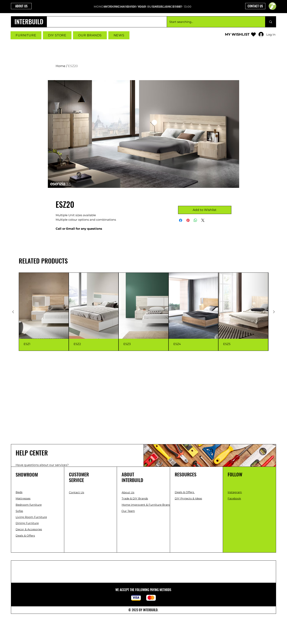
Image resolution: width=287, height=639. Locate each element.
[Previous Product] (13, 311)
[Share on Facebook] (180, 220)
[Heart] (253, 34)
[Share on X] (203, 220)
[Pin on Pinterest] (188, 220)
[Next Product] (274, 311)
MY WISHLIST (237, 34)
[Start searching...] (270, 21)
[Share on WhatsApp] (195, 220)
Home (60, 66)
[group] (143, 311)
